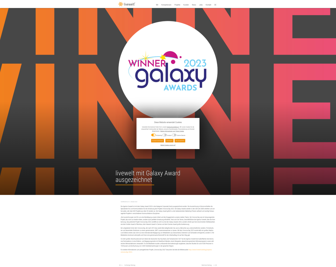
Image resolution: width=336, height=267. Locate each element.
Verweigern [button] (169, 140)
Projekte (177, 5)
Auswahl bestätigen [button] (157, 140)
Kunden (186, 5)
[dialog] (168, 133)
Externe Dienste (181, 135)
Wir (157, 5)
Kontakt (208, 5)
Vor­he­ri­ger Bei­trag (129, 265)
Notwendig (159, 135)
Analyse (169, 135)
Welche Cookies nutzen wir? (168, 145)
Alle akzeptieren (180, 140)
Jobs (201, 5)
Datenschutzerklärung (173, 127)
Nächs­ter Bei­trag (207, 265)
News (194, 5)
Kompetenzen (166, 5)
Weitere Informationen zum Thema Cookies (172, 131)
